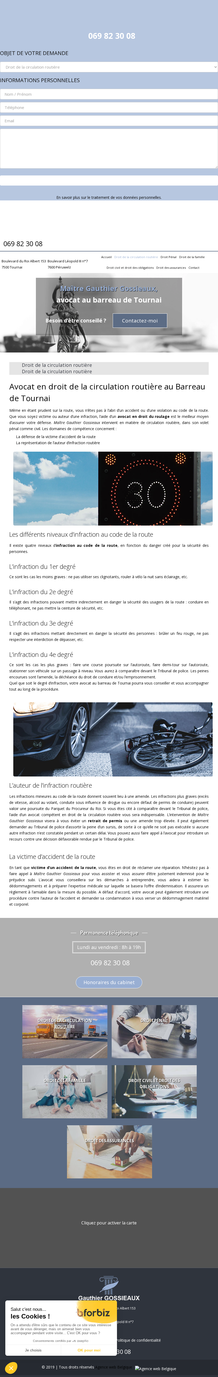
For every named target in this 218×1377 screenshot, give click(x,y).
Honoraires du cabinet (109, 982)
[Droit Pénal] (154, 1031)
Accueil (106, 257)
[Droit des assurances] (109, 1151)
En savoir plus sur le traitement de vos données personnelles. (109, 197)
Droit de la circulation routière (136, 257)
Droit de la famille (192, 257)
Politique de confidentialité (138, 1340)
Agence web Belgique (114, 1367)
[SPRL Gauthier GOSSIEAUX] (109, 13)
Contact (193, 268)
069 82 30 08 (111, 35)
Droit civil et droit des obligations (130, 268)
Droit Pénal (169, 257)
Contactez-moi (140, 320)
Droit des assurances (171, 268)
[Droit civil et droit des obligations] (154, 1091)
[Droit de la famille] (64, 1091)
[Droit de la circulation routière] (64, 1031)
